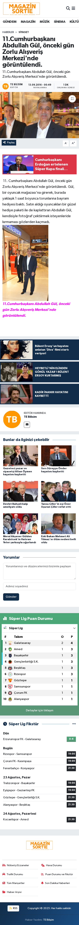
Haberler (8, 32)
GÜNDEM (9, 21)
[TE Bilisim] (12, 419)
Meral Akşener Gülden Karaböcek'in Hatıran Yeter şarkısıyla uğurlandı (19, 539)
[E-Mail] (27, 425)
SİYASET (24, 32)
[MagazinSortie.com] (21, 8)
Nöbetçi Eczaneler (18, 865)
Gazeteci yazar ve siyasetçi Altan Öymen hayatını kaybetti (17, 471)
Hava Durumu (54, 865)
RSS (14, 908)
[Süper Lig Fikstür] (74, 724)
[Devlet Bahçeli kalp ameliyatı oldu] (20, 491)
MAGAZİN (28, 21)
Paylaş (11, 142)
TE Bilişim (48, 919)
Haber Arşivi (14, 892)
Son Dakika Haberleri (57, 883)
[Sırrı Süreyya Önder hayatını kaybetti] (58, 455)
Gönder (11, 596)
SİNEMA (59, 21)
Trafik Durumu (15, 874)
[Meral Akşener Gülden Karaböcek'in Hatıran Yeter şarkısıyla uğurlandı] (20, 523)
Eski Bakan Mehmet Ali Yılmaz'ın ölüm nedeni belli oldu (58, 539)
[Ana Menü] (73, 8)
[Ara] (68, 8)
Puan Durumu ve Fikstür (59, 874)
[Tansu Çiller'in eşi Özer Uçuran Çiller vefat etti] (58, 491)
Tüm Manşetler (16, 883)
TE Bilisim (30, 416)
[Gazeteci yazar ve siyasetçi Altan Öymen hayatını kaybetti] (20, 455)
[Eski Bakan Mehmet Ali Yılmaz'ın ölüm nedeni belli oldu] (58, 523)
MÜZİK (44, 21)
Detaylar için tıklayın (39, 710)
